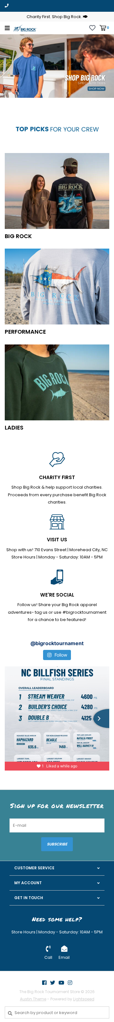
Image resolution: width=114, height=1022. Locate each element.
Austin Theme (33, 999)
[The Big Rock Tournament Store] (25, 28)
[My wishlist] (92, 27)
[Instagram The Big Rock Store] (69, 982)
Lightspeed (83, 999)
